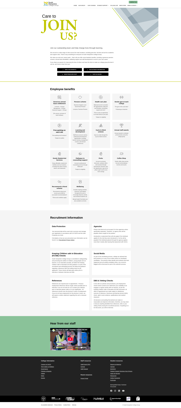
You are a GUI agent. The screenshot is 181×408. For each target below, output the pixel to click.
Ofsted (43, 373)
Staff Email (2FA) (85, 364)
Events (43, 378)
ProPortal (113, 380)
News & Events (131, 5)
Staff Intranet (84, 369)
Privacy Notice (58, 404)
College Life (114, 5)
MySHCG (113, 369)
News (42, 376)
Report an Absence (115, 364)
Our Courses (92, 5)
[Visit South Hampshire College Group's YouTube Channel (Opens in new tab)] (123, 391)
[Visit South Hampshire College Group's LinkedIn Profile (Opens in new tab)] (119, 391)
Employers (122, 5)
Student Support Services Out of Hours (121, 371)
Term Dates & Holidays (47, 366)
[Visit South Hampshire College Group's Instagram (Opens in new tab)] (115, 391)
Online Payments (115, 378)
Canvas (83, 366)
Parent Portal (84, 378)
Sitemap (74, 404)
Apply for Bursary (115, 373)
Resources (113, 376)
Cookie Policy (66, 404)
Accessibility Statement (47, 404)
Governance (44, 369)
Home (75, 5)
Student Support (102, 5)
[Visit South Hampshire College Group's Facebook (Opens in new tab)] (111, 391)
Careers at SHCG (46, 364)
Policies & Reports (46, 371)
